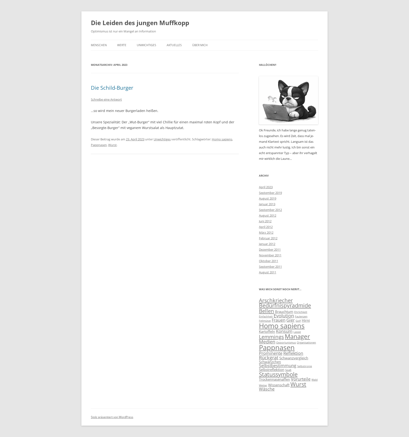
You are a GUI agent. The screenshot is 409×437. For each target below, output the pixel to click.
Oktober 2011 (268, 261)
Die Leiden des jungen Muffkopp (140, 22)
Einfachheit (266, 316)
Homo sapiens (222, 139)
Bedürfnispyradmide (285, 305)
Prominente (270, 353)
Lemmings (271, 336)
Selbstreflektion (271, 369)
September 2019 (270, 193)
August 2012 (267, 215)
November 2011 (270, 255)
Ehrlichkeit (300, 312)
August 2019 (267, 198)
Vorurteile (301, 379)
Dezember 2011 (270, 249)
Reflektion (293, 353)
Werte (121, 45)
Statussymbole (278, 374)
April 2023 (266, 187)
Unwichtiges (146, 45)
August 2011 (267, 272)
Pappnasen (99, 145)
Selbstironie (304, 366)
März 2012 (266, 232)
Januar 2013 (267, 204)
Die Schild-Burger (112, 87)
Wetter (263, 385)
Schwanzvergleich (293, 358)
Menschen (99, 45)
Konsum (284, 331)
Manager (297, 336)
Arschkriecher (276, 300)
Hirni (306, 320)
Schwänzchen (270, 361)
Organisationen (306, 342)
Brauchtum (284, 311)
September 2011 (270, 266)
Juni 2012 (265, 221)
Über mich (200, 45)
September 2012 (270, 210)
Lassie (297, 332)
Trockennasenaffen (274, 379)
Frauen (278, 320)
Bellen (266, 311)
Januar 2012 (267, 244)
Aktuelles (174, 45)
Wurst (112, 145)
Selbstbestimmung (277, 365)
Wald (314, 379)
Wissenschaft (278, 385)
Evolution (284, 315)
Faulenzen (301, 316)
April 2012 (266, 227)
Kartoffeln (267, 331)
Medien (267, 342)
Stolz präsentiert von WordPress (112, 417)
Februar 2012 (268, 238)
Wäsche (267, 389)
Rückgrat (268, 357)
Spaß (288, 370)
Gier (290, 320)
